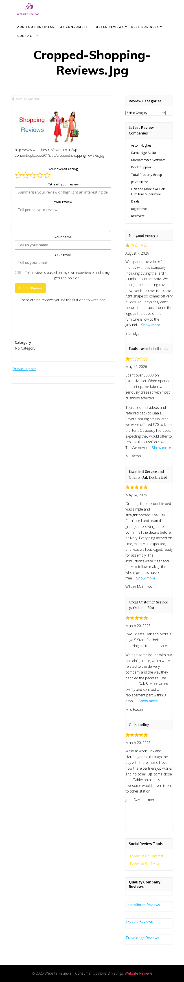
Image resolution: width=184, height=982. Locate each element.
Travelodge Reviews (142, 937)
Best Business (145, 27)
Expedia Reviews (139, 921)
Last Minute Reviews (142, 904)
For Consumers (73, 27)
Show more (150, 324)
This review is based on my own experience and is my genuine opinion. (67, 275)
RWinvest (138, 216)
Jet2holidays (140, 182)
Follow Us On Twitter (145, 863)
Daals (135, 201)
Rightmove (139, 209)
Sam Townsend (27, 99)
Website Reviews (139, 973)
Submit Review (30, 288)
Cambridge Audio (143, 152)
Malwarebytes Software (148, 160)
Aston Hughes (141, 145)
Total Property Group (146, 174)
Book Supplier (141, 167)
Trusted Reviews (107, 27)
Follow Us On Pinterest (146, 856)
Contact (26, 36)
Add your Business (36, 27)
